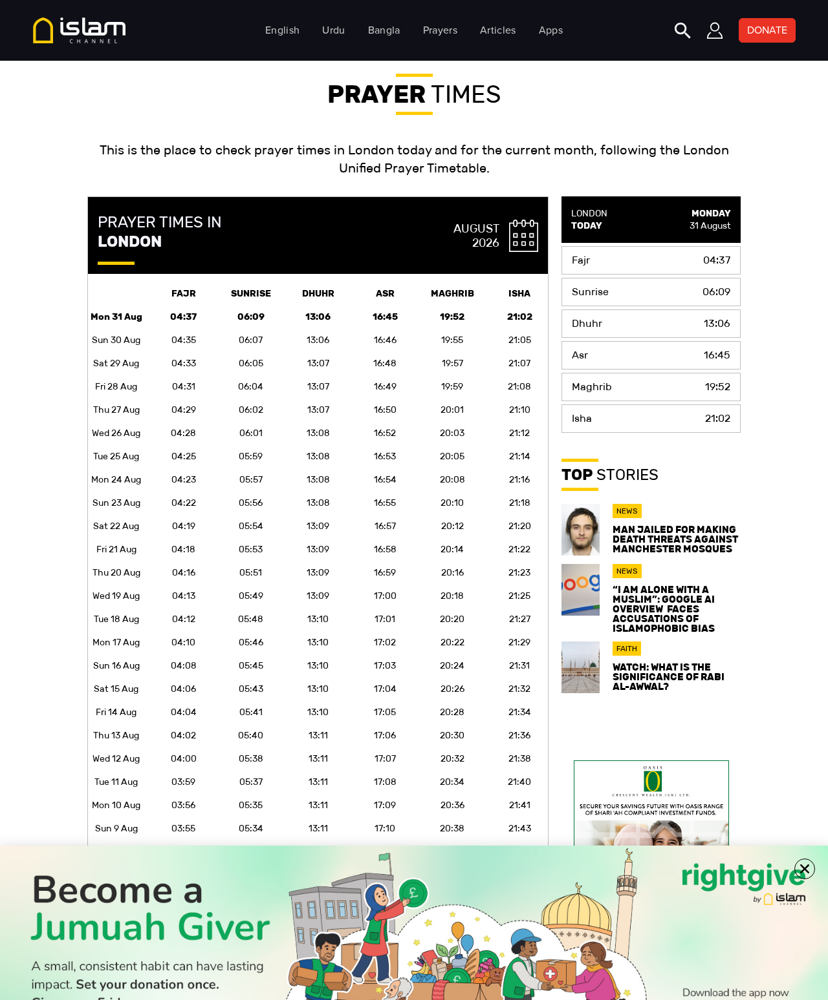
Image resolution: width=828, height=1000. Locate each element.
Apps (551, 30)
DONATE (767, 30)
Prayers (440, 30)
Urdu (333, 30)
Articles (498, 30)
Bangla (384, 30)
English (282, 30)
